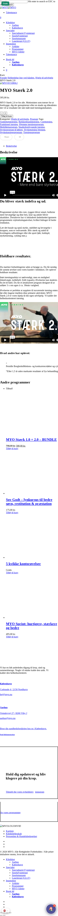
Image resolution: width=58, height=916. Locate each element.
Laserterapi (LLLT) (21, 878)
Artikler (15, 883)
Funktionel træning (9, 124)
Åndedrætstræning (8, 121)
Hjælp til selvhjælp (44, 77)
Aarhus (4, 707)
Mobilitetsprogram (8, 127)
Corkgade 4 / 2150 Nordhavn (14, 689)
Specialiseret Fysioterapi (23, 870)
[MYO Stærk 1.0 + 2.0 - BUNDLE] (28, 433)
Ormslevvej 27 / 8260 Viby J (13, 713)
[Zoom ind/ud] (1, 912)
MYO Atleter (18, 888)
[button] (12, 448)
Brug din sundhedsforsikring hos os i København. (23, 728)
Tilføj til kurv (6, 116)
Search (10, 5)
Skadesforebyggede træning (31, 127)
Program (34, 119)
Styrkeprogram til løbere (11, 129)
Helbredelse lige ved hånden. (21, 77)
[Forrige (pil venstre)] (1, 915)
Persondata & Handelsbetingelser (21, 836)
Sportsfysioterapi (20, 872)
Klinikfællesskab (14, 833)
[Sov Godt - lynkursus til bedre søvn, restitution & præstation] (28, 493)
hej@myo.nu (6, 694)
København (6, 683)
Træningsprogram (31, 132)
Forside (3, 77)
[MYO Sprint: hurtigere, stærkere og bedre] (28, 617)
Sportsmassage (19, 875)
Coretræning (46, 121)
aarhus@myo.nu (7, 718)
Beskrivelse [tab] (11, 146)
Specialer (10, 867)
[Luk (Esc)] (10, 912)
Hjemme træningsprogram (31, 124)
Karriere (10, 831)
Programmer (17, 886)
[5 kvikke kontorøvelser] (28, 557)
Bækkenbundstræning (29, 121)
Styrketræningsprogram (11, 132)
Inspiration (11, 880)
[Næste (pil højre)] (4, 915)
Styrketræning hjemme (34, 129)
